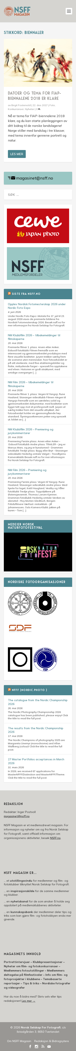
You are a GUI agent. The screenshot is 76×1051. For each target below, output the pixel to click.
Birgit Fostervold (21, 105)
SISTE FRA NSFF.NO (26, 294)
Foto (52, 105)
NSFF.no (55, 838)
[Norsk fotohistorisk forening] (45, 614)
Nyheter (29, 109)
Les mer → (28, 1001)
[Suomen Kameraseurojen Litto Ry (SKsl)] (20, 670)
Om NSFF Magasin (19, 1041)
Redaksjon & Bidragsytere (51, 1041)
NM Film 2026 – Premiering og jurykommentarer (27, 471)
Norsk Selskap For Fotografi (41, 1027)
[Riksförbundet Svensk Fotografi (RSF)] (45, 670)
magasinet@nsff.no (34, 178)
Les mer (16, 154)
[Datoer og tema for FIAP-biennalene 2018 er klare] (38, 63)
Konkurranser (16, 109)
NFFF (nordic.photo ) (29, 690)
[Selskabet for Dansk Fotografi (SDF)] (20, 640)
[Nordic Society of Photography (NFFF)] (20, 614)
